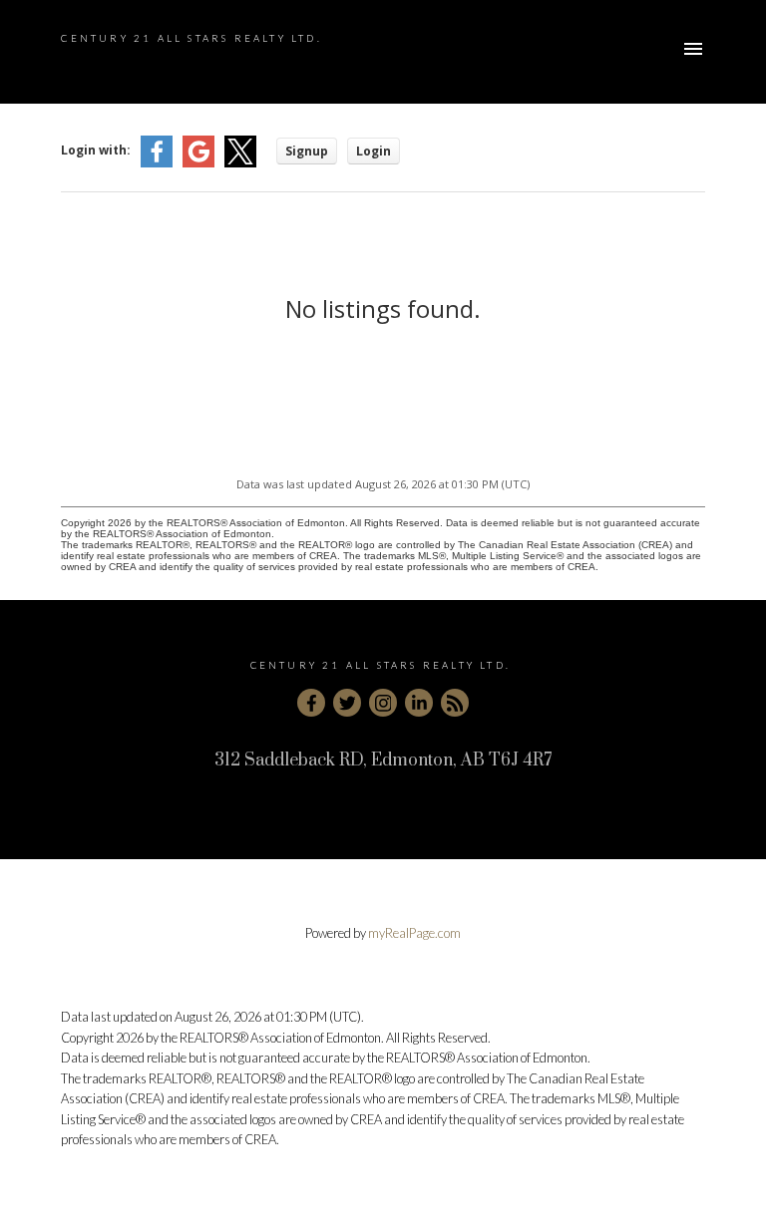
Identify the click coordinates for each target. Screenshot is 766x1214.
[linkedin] (419, 703)
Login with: (96, 150)
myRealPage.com (414, 933)
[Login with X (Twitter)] (240, 162)
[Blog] (455, 703)
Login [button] (373, 151)
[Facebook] (311, 703)
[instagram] (383, 703)
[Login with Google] (198, 162)
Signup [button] (306, 151)
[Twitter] (347, 703)
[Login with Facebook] (157, 162)
